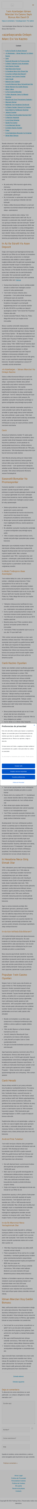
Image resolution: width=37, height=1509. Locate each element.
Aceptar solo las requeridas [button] (18, 771)
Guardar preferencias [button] (18, 777)
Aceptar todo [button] (18, 766)
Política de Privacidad (18, 782)
